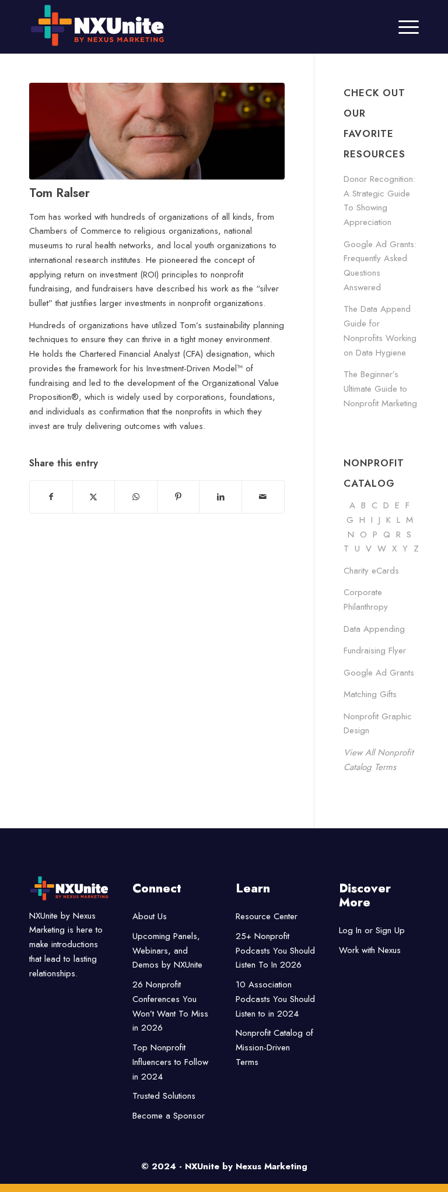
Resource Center (267, 916)
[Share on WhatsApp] (136, 497)
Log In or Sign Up (372, 930)
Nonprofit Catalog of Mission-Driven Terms (274, 1047)
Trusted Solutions (163, 1095)
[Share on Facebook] (51, 497)
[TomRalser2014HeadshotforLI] (157, 131)
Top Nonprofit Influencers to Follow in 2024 (170, 1062)
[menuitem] (403, 27)
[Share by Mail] (263, 497)
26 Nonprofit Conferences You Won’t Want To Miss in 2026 (170, 1006)
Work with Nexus (370, 950)
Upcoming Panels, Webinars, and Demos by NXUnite (167, 951)
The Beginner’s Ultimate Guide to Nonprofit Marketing (380, 389)
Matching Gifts (370, 694)
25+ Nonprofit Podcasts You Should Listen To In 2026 (275, 951)
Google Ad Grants (379, 672)
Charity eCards (371, 570)
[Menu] (403, 27)
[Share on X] (94, 497)
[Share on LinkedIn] (221, 497)
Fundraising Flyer (375, 650)
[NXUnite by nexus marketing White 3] (185, 25)
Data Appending (374, 629)
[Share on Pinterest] (179, 497)
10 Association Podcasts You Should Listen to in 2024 (275, 999)
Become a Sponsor (168, 1115)
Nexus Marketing (271, 1166)
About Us (149, 916)
